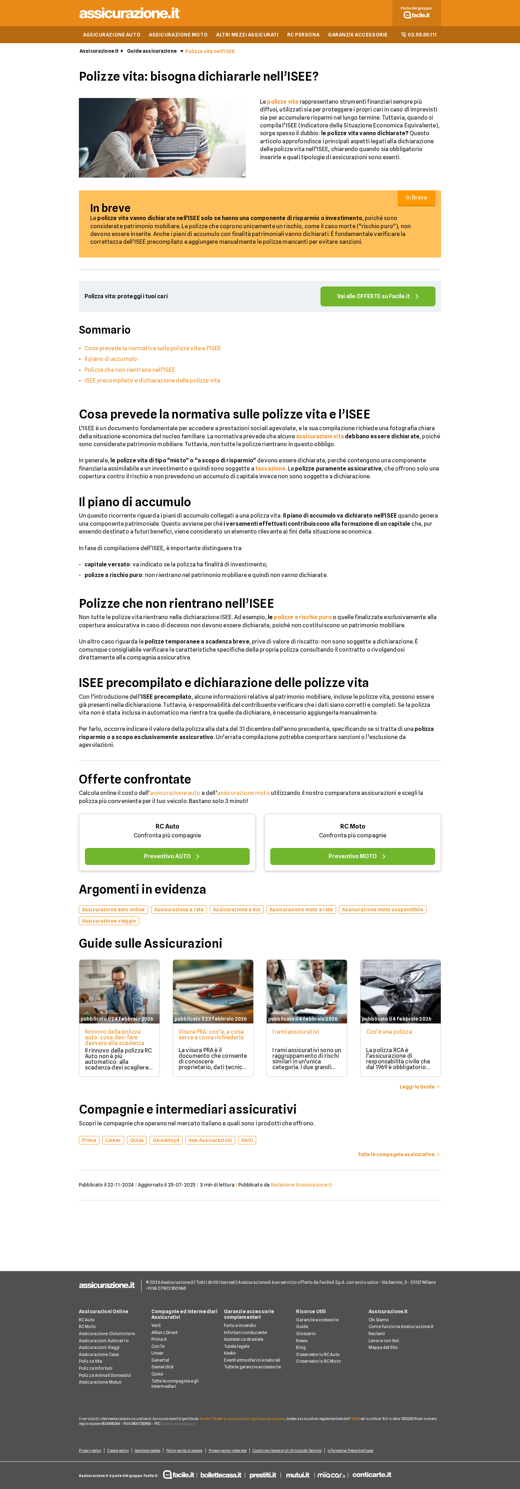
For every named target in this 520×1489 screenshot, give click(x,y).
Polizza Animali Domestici (105, 1375)
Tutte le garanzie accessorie (252, 1366)
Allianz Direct (164, 1332)
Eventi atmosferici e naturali (252, 1360)
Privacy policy (90, 1450)
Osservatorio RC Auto (318, 1354)
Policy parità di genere (184, 1450)
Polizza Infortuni (95, 1368)
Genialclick (162, 1366)
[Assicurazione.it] (130, 19)
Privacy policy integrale (228, 1450)
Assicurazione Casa (99, 1354)
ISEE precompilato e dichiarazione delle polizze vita (152, 380)
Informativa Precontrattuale (350, 1450)
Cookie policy (117, 1450)
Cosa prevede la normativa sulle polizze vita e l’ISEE (153, 348)
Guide (302, 1326)
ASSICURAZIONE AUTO (111, 34)
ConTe (158, 1346)
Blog (300, 1347)
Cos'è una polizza (389, 1031)
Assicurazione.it (99, 51)
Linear (157, 1353)
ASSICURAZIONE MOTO (178, 34)
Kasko (230, 1353)
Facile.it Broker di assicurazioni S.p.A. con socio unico (242, 1418)
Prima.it (159, 1339)
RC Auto (167, 826)
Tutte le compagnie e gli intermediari (175, 1383)
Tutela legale (237, 1346)
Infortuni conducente (245, 1332)
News (301, 1340)
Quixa (157, 1374)
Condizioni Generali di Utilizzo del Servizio (287, 1450)
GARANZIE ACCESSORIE (358, 34)
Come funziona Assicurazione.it (401, 1326)
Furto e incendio (240, 1325)
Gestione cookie (148, 1450)
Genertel (160, 1360)
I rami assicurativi (295, 1031)
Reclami (377, 1333)
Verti (156, 1325)
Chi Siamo (379, 1319)
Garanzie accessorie (317, 1319)
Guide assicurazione (152, 51)
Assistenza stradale (243, 1339)
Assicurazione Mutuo (100, 1382)
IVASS (355, 1418)
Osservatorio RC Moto (318, 1361)
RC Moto (352, 826)
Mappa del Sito (383, 1347)
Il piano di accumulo (111, 359)
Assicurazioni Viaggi (99, 1347)
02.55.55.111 (422, 34)
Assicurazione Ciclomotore (107, 1333)
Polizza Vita (90, 1361)
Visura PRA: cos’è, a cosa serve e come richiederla (211, 1034)
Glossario (306, 1333)
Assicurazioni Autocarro (104, 1340)
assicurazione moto (243, 793)
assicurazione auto (175, 793)
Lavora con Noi (384, 1340)
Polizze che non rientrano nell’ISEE (130, 370)
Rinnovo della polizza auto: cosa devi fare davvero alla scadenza (114, 1037)
